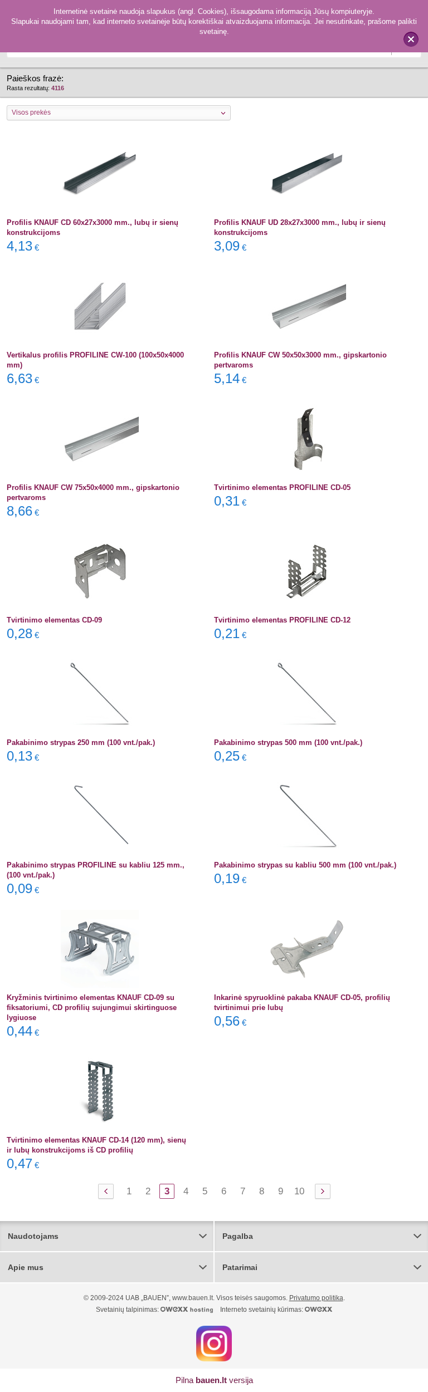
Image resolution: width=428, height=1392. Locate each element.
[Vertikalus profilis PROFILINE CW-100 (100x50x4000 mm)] (100, 306)
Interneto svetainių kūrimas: (262, 1309)
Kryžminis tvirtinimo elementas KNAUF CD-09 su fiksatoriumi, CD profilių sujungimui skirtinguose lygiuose (92, 1007)
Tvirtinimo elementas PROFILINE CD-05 (282, 487)
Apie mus (25, 1267)
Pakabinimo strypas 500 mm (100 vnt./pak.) (288, 742)
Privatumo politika (316, 1298)
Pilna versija (214, 1380)
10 (299, 1191)
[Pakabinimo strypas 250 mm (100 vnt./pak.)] (100, 694)
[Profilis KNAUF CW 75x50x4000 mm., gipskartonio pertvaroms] (100, 439)
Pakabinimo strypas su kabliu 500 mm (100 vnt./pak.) (305, 865)
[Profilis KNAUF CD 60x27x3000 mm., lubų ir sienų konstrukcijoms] (100, 174)
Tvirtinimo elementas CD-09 (54, 620)
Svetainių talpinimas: (128, 1309)
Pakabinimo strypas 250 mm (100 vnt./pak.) (81, 742)
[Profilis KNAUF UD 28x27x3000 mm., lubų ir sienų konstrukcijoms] (307, 174)
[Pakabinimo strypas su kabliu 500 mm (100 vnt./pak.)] (307, 816)
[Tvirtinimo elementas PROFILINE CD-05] (307, 439)
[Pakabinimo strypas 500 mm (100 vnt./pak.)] (307, 694)
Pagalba (237, 1236)
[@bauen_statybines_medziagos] (214, 1343)
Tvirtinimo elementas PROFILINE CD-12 (282, 620)
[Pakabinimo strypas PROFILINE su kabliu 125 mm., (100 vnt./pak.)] (100, 816)
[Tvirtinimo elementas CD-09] (100, 571)
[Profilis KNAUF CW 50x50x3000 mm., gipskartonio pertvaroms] (307, 306)
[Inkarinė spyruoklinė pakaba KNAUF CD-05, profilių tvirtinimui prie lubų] (307, 949)
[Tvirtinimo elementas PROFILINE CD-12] (307, 571)
